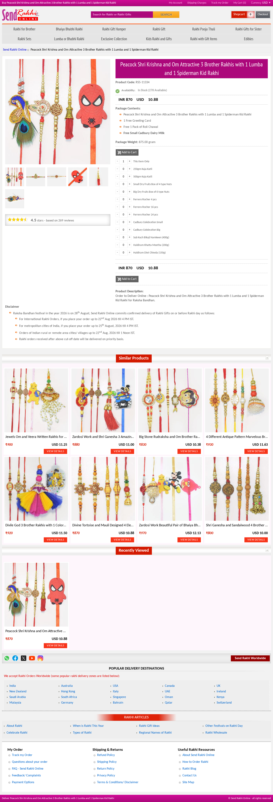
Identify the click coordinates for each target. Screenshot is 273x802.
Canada (170, 686)
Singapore (119, 697)
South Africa (69, 697)
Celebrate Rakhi (17, 732)
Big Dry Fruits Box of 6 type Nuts (151, 191)
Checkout (263, 14)
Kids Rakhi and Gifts (159, 38)
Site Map (188, 782)
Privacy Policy (106, 775)
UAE (167, 691)
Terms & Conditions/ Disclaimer (117, 782)
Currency (261, 2)
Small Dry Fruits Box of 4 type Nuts (152, 184)
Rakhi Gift (159, 28)
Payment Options (23, 782)
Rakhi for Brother (24, 28)
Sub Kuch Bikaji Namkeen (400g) (151, 237)
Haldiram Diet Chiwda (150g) (149, 252)
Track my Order (219, 2)
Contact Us (189, 775)
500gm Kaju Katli (142, 176)
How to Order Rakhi (195, 762)
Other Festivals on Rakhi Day (224, 726)
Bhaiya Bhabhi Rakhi (69, 28)
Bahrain (118, 702)
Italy (116, 691)
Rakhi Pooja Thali (203, 28)
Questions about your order (30, 762)
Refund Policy (106, 755)
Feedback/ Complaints (26, 775)
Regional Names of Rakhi (155, 732)
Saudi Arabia (17, 697)
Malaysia (15, 702)
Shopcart (239, 14)
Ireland (221, 691)
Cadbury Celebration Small (148, 222)
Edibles (248, 38)
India (12, 686)
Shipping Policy (107, 762)
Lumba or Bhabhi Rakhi (69, 38)
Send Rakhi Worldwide (250, 658)
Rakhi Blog (189, 768)
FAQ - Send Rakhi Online (27, 768)
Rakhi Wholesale (216, 732)
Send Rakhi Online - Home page (20, 15)
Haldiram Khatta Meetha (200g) (151, 245)
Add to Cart (129, 152)
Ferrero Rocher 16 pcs (145, 207)
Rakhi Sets (24, 38)
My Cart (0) (239, 2)
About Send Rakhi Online (198, 755)
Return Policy (105, 768)
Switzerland (224, 702)
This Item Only (141, 161)
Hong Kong (68, 691)
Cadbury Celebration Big (146, 229)
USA (115, 686)
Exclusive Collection (114, 38)
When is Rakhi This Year (88, 726)
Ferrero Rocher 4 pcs (144, 199)
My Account (175, 2)
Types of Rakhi (82, 732)
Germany (67, 702)
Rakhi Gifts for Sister (248, 28)
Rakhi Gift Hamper (114, 28)
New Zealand (17, 691)
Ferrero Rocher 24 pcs (145, 214)
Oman (169, 697)
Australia (67, 686)
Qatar (168, 702)
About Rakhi (14, 726)
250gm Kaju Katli (142, 169)
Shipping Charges (196, 2)
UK (218, 686)
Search (166, 14)
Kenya (220, 697)
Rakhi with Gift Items (203, 38)
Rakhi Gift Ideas (149, 726)
